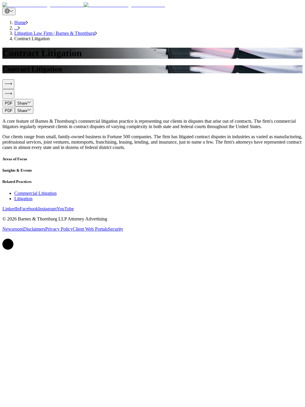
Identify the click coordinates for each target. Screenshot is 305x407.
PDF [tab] (9, 103)
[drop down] (8, 11)
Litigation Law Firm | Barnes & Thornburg (54, 33)
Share (22, 103)
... (16, 27)
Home (20, 22)
